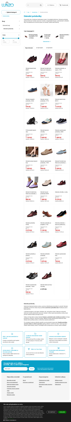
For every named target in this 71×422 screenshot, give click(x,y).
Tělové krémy (42, 382)
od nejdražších (49, 47)
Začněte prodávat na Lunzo (61, 382)
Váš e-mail (7, 368)
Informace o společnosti (28, 382)
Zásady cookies (10, 392)
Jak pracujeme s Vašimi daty (46, 369)
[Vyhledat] (40, 5)
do (13, 40)
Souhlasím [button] (62, 412)
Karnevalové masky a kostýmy (45, 384)
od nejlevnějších (39, 47)
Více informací (11, 418)
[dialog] (35, 412)
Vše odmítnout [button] (51, 412)
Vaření (40, 386)
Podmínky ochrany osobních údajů (13, 389)
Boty (28, 12)
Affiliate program (58, 380)
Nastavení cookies (11, 394)
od (3, 40)
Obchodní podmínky (11, 386)
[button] (24, 420)
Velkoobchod (58, 384)
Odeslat (32, 368)
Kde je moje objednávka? (12, 382)
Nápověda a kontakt (11, 380)
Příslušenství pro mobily (44, 380)
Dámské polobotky (8, 28)
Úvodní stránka (6, 16)
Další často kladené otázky (13, 384)
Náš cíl (24, 380)
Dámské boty (34, 12)
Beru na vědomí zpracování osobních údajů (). (45, 369)
